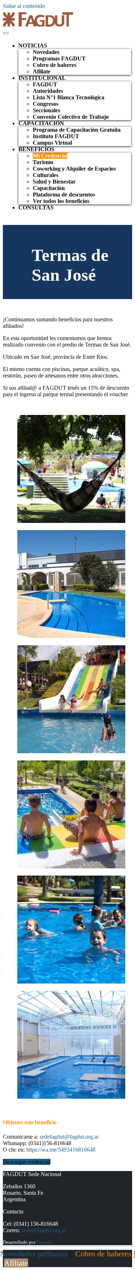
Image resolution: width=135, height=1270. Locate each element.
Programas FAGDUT (59, 58)
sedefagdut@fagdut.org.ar (69, 1137)
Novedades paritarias (33, 1253)
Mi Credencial (50, 156)
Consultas (36, 207)
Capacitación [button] (41, 123)
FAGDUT (45, 84)
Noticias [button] (32, 45)
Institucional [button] (42, 78)
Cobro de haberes (54, 65)
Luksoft (43, 1242)
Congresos (45, 104)
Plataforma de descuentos (64, 194)
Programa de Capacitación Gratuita (77, 130)
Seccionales (46, 110)
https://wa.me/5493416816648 (60, 1150)
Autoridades (48, 91)
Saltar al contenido (24, 6)
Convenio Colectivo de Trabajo (71, 117)
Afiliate (41, 71)
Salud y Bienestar (54, 181)
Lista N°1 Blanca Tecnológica (68, 97)
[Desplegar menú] (6, 33)
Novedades (46, 52)
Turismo (43, 162)
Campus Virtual (52, 143)
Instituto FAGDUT (56, 136)
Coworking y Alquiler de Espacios (74, 169)
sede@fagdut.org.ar (44, 1230)
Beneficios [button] (36, 149)
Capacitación (49, 188)
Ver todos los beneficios (61, 201)
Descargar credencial (26, 1162)
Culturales (45, 175)
